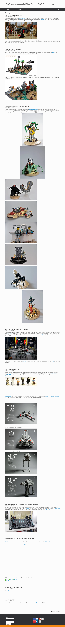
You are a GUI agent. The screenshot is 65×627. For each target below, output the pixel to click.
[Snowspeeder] (21, 449)
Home (8, 9)
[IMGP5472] (11, 579)
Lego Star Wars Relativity (11, 599)
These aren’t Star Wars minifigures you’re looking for (17, 106)
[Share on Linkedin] (37, 621)
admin (14, 16)
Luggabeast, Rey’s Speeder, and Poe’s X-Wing (52, 396)
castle (31, 602)
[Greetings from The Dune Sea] (32, 306)
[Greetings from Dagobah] (32, 129)
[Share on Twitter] (37, 619)
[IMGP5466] (7, 579)
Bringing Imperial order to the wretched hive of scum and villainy (19, 538)
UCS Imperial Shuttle (48, 541)
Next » (58, 611)
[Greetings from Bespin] (21, 265)
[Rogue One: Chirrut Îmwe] (21, 38)
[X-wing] (21, 423)
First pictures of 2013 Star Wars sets (13, 587)
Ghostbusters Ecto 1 (54, 373)
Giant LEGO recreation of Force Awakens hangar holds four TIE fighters (21, 504)
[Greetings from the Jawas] (21, 221)
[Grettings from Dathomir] (21, 199)
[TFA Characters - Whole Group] (21, 385)
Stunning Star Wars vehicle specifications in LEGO (16, 393)
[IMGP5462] (32, 560)
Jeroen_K (9, 590)
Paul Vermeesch (37, 602)
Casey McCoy (9, 374)
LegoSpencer (27, 508)
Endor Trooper (35, 109)
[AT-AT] (21, 497)
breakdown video (47, 509)
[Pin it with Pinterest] (34, 621)
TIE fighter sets (57, 508)
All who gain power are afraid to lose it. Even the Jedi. (17, 329)
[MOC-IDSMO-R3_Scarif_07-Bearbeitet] (21, 99)
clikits (42, 334)
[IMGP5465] (15, 579)
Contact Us (19, 9)
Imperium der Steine (22, 18)
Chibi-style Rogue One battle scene (13, 49)
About (13, 9)
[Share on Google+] (40, 619)
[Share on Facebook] (34, 619)
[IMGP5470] (7, 580)
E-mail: (7, 620)
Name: (7, 617)
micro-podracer (25, 361)
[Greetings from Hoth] (21, 289)
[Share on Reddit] (42, 619)
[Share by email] (40, 621)
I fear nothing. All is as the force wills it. (14, 15)
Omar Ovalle (31, 109)
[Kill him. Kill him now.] (21, 359)
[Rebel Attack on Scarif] (21, 75)
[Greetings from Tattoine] (32, 162)
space (28, 602)
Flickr (53, 361)
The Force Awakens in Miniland (12, 369)
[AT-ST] (21, 473)
